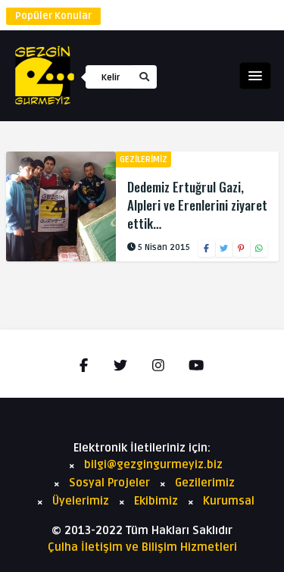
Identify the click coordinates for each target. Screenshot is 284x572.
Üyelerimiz (80, 501)
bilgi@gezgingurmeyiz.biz (153, 464)
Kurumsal (228, 501)
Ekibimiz (156, 501)
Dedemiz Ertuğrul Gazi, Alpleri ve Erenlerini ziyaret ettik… (197, 205)
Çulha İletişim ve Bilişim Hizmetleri (142, 547)
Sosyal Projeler (109, 482)
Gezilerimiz (143, 159)
